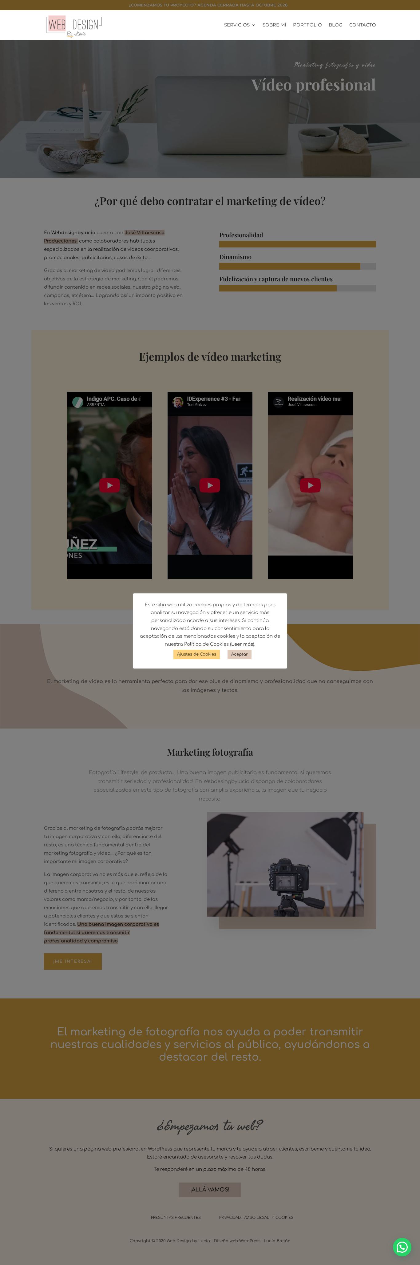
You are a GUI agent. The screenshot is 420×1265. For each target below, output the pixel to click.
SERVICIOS (237, 25)
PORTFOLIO (307, 25)
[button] (402, 1247)
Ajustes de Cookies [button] (196, 654)
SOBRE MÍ (274, 25)
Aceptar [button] (239, 654)
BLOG (336, 25)
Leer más (242, 644)
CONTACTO (362, 25)
